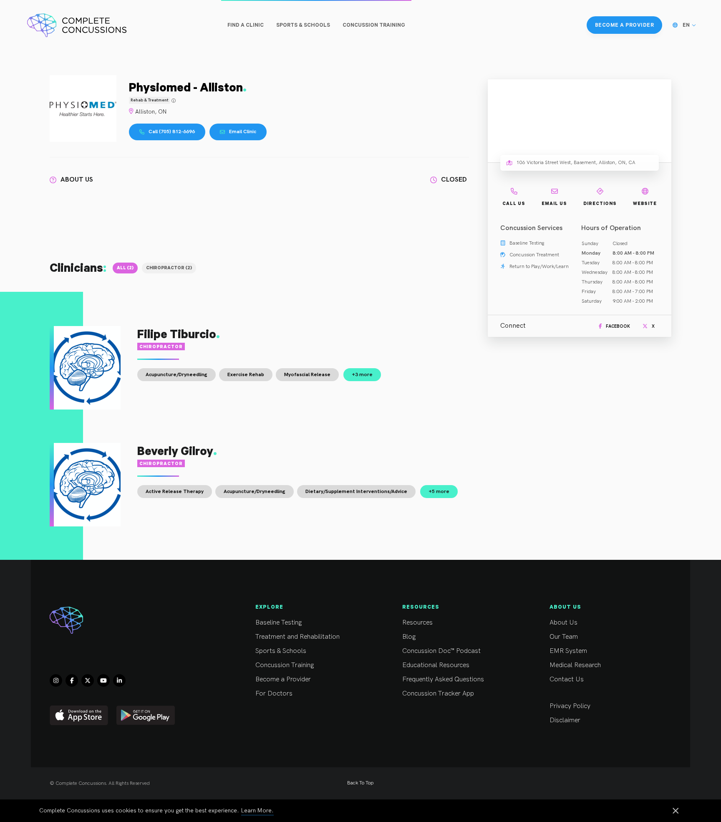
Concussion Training (284, 665)
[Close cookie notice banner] (675, 811)
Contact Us (567, 679)
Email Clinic (242, 132)
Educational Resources (435, 665)
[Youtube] (103, 680)
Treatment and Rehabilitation (297, 637)
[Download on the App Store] (79, 715)
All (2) (125, 268)
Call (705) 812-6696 (172, 132)
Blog (409, 637)
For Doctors (273, 694)
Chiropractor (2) (169, 268)
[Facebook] (72, 680)
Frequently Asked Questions (443, 679)
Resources (417, 623)
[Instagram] (56, 680)
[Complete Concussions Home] (76, 25)
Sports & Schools (280, 651)
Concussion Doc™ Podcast (441, 651)
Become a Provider (283, 679)
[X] (87, 680)
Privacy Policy (570, 706)
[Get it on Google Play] (145, 715)
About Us (563, 623)
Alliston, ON (151, 111)
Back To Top (360, 783)
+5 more (439, 491)
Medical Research (575, 665)
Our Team (564, 637)
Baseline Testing (278, 623)
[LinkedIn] (119, 680)
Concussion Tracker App (438, 694)
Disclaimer (565, 720)
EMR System (568, 651)
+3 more (362, 375)
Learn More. (257, 810)
